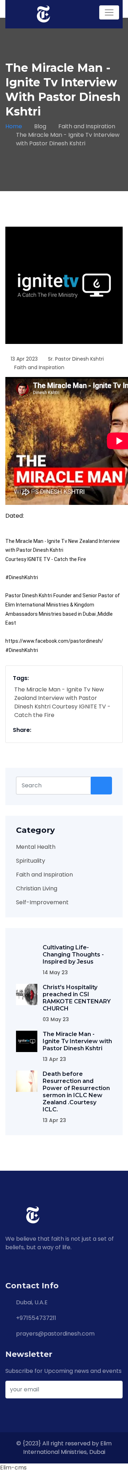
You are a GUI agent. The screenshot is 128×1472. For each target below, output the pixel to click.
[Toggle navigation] (109, 12)
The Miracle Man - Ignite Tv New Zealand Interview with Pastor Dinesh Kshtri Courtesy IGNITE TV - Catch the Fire (62, 702)
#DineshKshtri (21, 577)
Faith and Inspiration (86, 126)
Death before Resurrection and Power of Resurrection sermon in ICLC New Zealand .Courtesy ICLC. (76, 1092)
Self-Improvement (42, 902)
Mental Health (35, 847)
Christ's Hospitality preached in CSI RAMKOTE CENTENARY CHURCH (77, 998)
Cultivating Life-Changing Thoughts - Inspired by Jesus (73, 954)
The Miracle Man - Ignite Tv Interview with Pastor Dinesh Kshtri (77, 1041)
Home (13, 126)
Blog (40, 126)
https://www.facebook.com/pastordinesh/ (54, 641)
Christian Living (36, 888)
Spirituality (30, 861)
